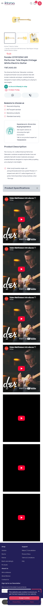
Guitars (4, 550)
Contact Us (5, 579)
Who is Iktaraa (6, 572)
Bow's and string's (7, 561)
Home (6, 46)
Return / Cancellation (29, 550)
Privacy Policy (26, 554)
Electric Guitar (13, 46)
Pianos (4, 558)
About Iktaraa (6, 576)
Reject (32, 602)
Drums (4, 554)
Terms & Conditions (28, 558)
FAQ (23, 561)
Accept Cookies (24, 598)
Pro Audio (5, 565)
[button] (21, 188)
